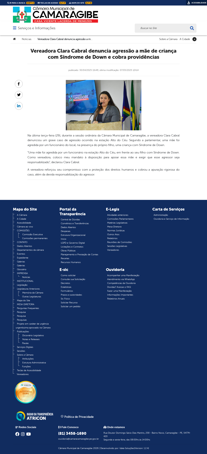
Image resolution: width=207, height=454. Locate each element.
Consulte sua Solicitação (73, 279)
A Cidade (185, 39)
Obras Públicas (68, 250)
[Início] (14, 39)
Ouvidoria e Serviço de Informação (171, 219)
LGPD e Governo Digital (73, 243)
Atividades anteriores (117, 215)
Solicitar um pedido (70, 306)
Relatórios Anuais (116, 298)
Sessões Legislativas (117, 246)
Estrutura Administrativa (34, 362)
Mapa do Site (23, 300)
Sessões (21, 351)
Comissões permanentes (35, 238)
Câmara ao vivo (25, 226)
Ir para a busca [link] (21, 3)
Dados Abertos (24, 246)
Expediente (22, 258)
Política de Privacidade (79, 416)
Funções (26, 366)
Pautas (25, 343)
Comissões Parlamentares (120, 219)
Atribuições (28, 359)
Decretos (65, 283)
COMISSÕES (23, 230)
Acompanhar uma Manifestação (123, 275)
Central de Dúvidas (70, 219)
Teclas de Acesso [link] (52, 3)
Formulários (67, 291)
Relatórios (112, 238)
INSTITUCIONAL (25, 281)
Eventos (21, 254)
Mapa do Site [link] (81, 3)
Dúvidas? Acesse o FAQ (119, 287)
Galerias (21, 261)
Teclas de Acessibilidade (29, 370)
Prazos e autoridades (71, 295)
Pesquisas (22, 320)
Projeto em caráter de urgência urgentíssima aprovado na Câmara (33, 326)
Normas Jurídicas (116, 230)
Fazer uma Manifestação (119, 291)
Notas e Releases (31, 339)
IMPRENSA (22, 273)
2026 (95, 448)
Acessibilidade (24, 223)
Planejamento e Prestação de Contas (79, 254)
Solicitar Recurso (69, 302)
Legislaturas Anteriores (28, 289)
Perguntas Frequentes (28, 308)
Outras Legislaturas (31, 296)
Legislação (22, 285)
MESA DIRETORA (25, 304)
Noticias (26, 39)
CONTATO (22, 242)
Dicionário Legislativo (33, 335)
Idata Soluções (127, 448)
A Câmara (22, 215)
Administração (161, 215)
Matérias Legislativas (117, 223)
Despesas (65, 231)
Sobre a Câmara (168, 39)
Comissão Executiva (32, 234)
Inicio (63, 239)
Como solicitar (68, 275)
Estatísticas (66, 287)
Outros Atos (113, 234)
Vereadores (23, 374)
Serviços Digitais (25, 347)
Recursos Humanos (71, 262)
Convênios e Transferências (75, 223)
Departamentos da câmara (30, 250)
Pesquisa (21, 312)
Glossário (21, 269)
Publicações (23, 331)
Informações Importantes (120, 295)
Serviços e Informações (36, 28)
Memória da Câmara (32, 292)
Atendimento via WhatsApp (121, 279)
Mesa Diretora (114, 226)
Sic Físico (65, 298)
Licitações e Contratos (72, 247)
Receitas (65, 258)
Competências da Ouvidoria (121, 283)
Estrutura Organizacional (73, 235)
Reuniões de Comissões (119, 242)
